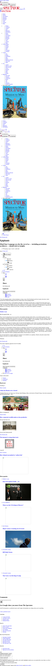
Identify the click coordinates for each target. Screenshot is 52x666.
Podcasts (4, 17)
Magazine (7, 30)
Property (7, 69)
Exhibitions (7, 56)
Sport (6, 70)
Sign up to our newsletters (8, 649)
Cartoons (7, 83)
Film (6, 57)
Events (4, 20)
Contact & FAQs (6, 617)
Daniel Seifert (3, 414)
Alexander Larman (7, 549)
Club (4, 21)
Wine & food (8, 67)
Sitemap (4, 632)
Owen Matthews (6, 502)
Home (4, 14)
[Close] (1, 602)
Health (6, 73)
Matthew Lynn (3, 311)
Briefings (5, 18)
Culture (7, 28)
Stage (6, 62)
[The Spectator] (11, 9)
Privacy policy (6, 627)
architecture (5, 379)
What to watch (8, 66)
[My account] (24, 9)
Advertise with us (6, 618)
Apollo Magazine (6, 638)
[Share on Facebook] (5, 274)
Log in (10, 653)
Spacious (11, 269)
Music (6, 58)
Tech (6, 29)
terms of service (19, 665)
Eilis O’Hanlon (3, 452)
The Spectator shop (7, 639)
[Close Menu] (1, 132)
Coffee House (6, 44)
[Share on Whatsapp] (5, 277)
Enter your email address (5, 654)
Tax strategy (5, 629)
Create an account (4, 653)
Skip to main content (4, 0)
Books (6, 55)
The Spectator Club (7, 643)
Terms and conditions (7, 628)
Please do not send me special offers (9, 662)
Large (10, 263)
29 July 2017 (5, 251)
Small (9, 259)
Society (7, 46)
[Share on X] (5, 275)
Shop (4, 23)
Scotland (7, 51)
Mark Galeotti (3, 387)
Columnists (7, 78)
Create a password (4, 657)
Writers (4, 15)
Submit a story (6, 619)
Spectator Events (6, 642)
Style (6, 72)
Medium (10, 260)
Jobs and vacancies (7, 630)
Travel (6, 68)
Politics (7, 26)
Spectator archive (6, 640)
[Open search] (1, 130)
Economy (7, 50)
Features (7, 76)
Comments (7, 271)
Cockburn (7, 27)
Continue (2, 664)
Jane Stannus (5, 526)
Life (3, 63)
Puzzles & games (9, 84)
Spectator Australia (7, 637)
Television (7, 61)
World (6, 47)
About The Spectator (7, 625)
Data (6, 49)
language (5, 380)
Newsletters (5, 16)
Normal (10, 267)
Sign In (21, 9)
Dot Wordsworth (3, 341)
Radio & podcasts (9, 59)
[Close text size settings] (4, 256)
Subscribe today (6, 648)
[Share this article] (4, 278)
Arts (6, 53)
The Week (7, 75)
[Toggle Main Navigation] (1, 9)
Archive (4, 22)
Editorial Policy (6, 620)
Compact (10, 265)
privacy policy (28, 665)
